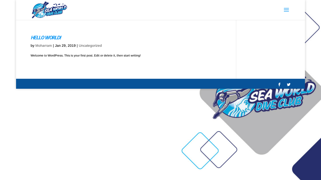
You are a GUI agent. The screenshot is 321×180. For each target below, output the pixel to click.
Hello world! (45, 37)
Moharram (43, 46)
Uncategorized (90, 46)
